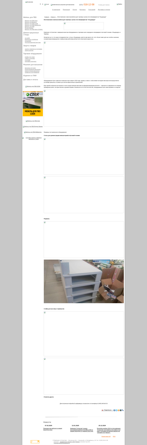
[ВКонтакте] (114, 410)
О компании (56, 9)
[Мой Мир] (121, 410)
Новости (53, 17)
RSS (114, 436)
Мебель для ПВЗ (29, 17)
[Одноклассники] (119, 410)
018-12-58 (86, 4)
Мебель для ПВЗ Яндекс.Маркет (29, 27)
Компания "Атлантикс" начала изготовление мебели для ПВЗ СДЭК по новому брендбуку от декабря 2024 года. (81, 430)
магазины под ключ (30, 68)
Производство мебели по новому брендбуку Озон (52, 429)
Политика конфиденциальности (62, 443)
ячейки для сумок (30, 57)
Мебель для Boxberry (31, 22)
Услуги (75, 9)
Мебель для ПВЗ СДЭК (31, 23)
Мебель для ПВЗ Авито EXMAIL (34, 29)
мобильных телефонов (31, 39)
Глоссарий (91, 9)
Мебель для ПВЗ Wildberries (33, 25)
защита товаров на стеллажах (33, 49)
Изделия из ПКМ (29, 76)
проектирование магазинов (32, 69)
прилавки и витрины (30, 61)
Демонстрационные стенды (31, 34)
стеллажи (27, 60)
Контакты (83, 9)
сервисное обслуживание (32, 72)
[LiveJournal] (123, 410)
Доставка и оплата (104, 9)
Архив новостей (106, 436)
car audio (27, 38)
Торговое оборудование (32, 54)
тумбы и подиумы (30, 58)
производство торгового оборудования (70, 441)
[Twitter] (117, 410)
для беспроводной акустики (33, 42)
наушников (28, 41)
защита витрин (29, 50)
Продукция (66, 9)
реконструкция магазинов (32, 71)
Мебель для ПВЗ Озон (31, 20)
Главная (46, 17)
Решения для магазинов (32, 65)
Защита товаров (29, 46)
